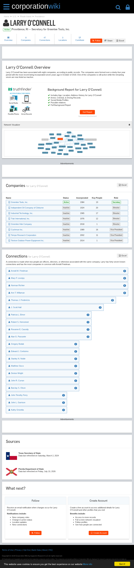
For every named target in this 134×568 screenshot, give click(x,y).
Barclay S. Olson (18, 388)
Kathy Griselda (52, 134)
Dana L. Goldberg (90, 143)
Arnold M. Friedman (45, 152)
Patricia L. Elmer (17, 315)
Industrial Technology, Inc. (21, 213)
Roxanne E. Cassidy (19, 329)
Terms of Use (7, 550)
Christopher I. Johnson (62, 146)
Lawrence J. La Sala (92, 147)
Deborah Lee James (78, 148)
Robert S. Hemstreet (19, 322)
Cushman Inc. (16, 229)
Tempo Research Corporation (23, 235)
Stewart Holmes (66, 154)
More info (87, 564)
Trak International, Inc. (20, 218)
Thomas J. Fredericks (45, 139)
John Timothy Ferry (19, 395)
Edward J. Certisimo (41, 144)
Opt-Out (26, 550)
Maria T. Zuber (60, 150)
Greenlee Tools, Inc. (48, 143)
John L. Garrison (71, 150)
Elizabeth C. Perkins (80, 139)
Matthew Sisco (17, 366)
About (44, 550)
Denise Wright (53, 152)
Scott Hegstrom (83, 144)
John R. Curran (17, 380)
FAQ (51, 550)
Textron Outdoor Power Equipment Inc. (27, 240)
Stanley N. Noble (17, 358)
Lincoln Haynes (80, 135)
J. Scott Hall (73, 136)
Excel (121, 41)
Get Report (87, 112)
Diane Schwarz (85, 148)
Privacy (18, 550)
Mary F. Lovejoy (17, 278)
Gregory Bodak (59, 134)
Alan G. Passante (18, 336)
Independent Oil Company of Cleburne (91, 139)
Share (109, 41)
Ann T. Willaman (56, 142)
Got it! (122, 564)
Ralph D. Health (54, 147)
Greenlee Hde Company (21, 224)
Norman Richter (77, 143)
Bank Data (36, 550)
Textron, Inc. (69, 132)
